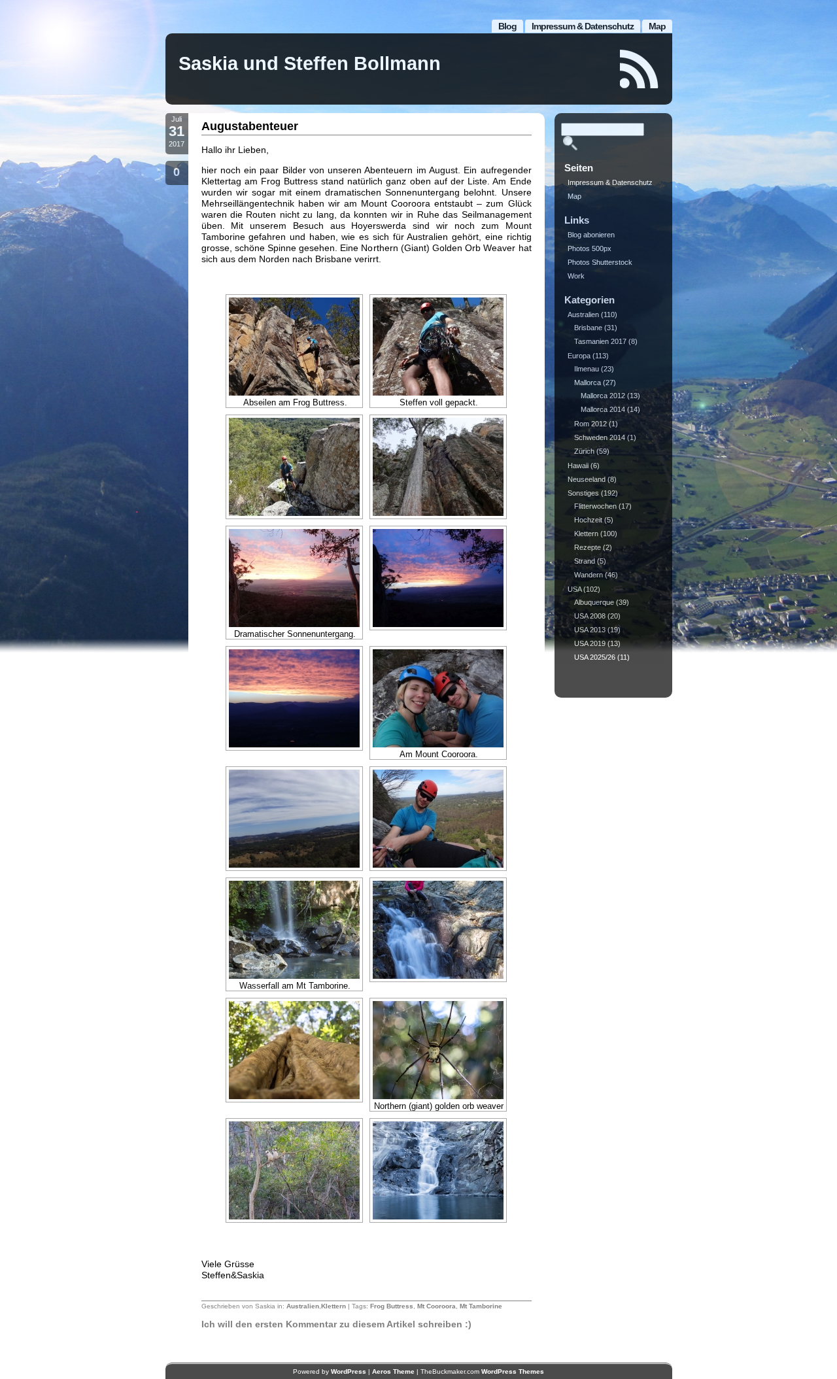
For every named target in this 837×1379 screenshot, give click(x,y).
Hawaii (578, 465)
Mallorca (587, 382)
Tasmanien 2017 (600, 341)
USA (574, 589)
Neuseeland (587, 479)
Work (576, 276)
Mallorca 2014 (603, 409)
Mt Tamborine (481, 1306)
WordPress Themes (512, 1371)
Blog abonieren (591, 235)
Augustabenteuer (249, 126)
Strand (584, 561)
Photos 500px (589, 248)
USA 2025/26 (594, 657)
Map (657, 26)
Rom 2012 (590, 424)
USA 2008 (590, 616)
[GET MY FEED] (639, 69)
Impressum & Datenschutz (583, 26)
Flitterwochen (595, 506)
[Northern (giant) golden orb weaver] (438, 1050)
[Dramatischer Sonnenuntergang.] (294, 578)
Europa (579, 356)
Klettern (333, 1306)
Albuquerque (594, 602)
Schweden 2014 (599, 437)
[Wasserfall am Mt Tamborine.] (294, 930)
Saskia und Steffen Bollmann (310, 63)
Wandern (588, 575)
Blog (507, 26)
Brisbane (588, 328)
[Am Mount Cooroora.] (438, 698)
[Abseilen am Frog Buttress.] (294, 347)
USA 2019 (590, 643)
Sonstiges (583, 493)
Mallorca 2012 (603, 396)
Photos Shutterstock (600, 262)
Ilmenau (586, 369)
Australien (302, 1306)
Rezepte (587, 547)
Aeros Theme (393, 1371)
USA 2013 (590, 630)
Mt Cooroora (436, 1306)
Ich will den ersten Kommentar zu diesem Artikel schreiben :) (336, 1324)
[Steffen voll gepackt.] (438, 347)
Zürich (584, 451)
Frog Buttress (391, 1306)
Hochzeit (588, 520)
